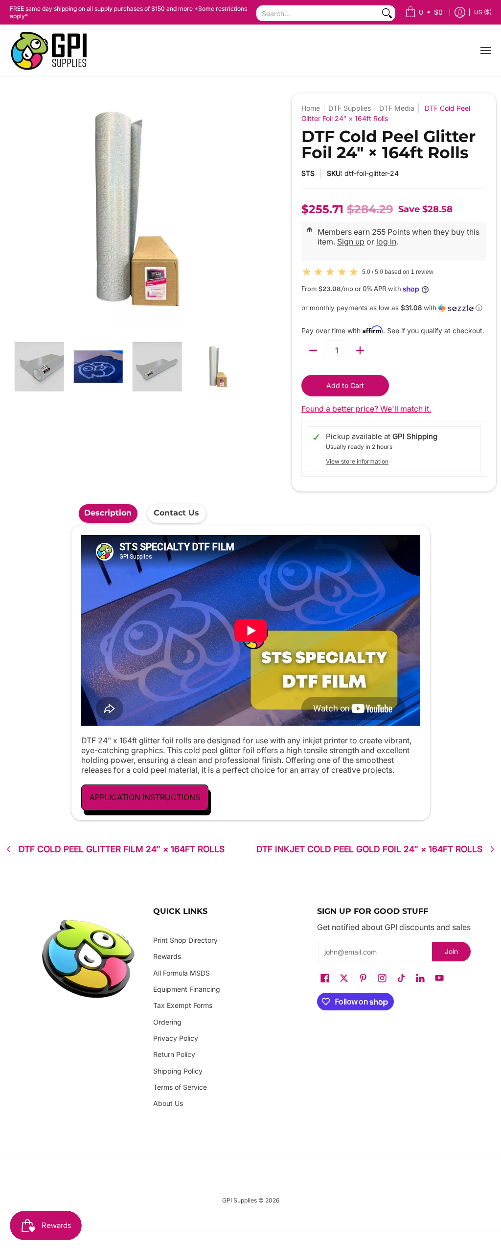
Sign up (350, 241)
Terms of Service (180, 1087)
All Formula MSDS (181, 973)
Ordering (167, 1022)
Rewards (167, 956)
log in (386, 241)
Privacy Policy (175, 1038)
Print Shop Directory (185, 940)
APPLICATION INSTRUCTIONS (145, 797)
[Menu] (485, 50)
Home (310, 108)
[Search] (387, 13)
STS (308, 173)
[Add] (360, 350)
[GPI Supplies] (51, 50)
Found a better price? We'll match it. (366, 409)
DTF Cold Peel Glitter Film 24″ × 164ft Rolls (122, 849)
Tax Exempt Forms (182, 1005)
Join (451, 951)
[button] (393, 308)
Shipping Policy (178, 1071)
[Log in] (460, 12)
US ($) (483, 12)
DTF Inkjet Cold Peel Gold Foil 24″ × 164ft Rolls (369, 849)
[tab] (108, 513)
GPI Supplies (239, 1200)
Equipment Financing (186, 989)
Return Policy (174, 1054)
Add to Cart (345, 385)
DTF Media (396, 108)
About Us (168, 1103)
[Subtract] (313, 350)
